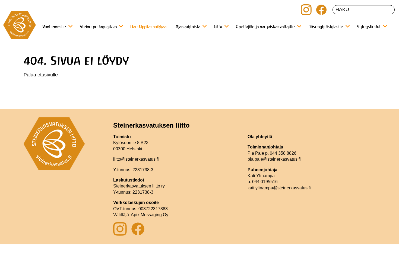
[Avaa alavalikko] (70, 26)
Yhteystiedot (369, 27)
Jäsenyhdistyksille (325, 27)
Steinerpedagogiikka (98, 27)
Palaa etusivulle (41, 74)
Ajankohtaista (188, 27)
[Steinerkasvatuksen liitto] (19, 27)
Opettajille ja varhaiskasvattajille (265, 27)
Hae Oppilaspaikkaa (148, 27)
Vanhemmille (54, 27)
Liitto (218, 27)
